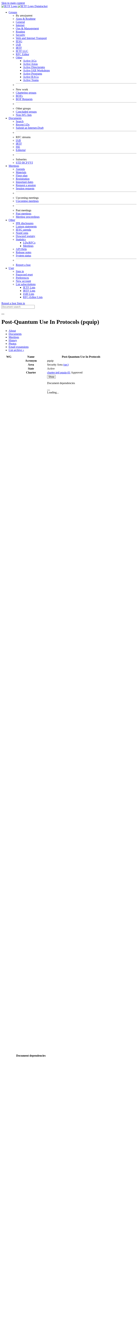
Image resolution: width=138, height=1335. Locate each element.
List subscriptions (26, 284)
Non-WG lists (24, 114)
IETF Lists (29, 287)
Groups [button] (13, 12)
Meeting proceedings (28, 216)
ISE (18, 146)
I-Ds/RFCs (29, 242)
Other (19, 57)
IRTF (19, 47)
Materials (21, 172)
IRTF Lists (29, 290)
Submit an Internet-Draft (29, 127)
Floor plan (21, 175)
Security (20, 34)
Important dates (24, 182)
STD (19, 162)
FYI (30, 162)
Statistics (21, 239)
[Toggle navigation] (2, 314)
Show (51, 376)
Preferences (22, 277)
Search (20, 121)
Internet (20, 25)
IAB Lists (28, 293)
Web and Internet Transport (31, 38)
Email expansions (19, 346)
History (13, 340)
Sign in (20, 271)
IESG (19, 41)
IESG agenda (23, 229)
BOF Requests (24, 99)
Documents (15, 333)
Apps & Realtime (26, 18)
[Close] (48, 390)
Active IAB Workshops (36, 70)
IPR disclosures (24, 223)
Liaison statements (26, 226)
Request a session (26, 185)
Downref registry (25, 236)
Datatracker (41, 6)
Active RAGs (31, 76)
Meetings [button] (14, 165)
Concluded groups (26, 111)
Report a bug (23, 264)
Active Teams (31, 80)
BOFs (19, 95)
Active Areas (30, 63)
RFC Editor (22, 54)
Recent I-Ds (22, 124)
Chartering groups (26, 92)
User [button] (11, 268)
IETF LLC (22, 51)
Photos (12, 343)
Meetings (28, 245)
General (20, 21)
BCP (25, 162)
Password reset (24, 274)
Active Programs (32, 73)
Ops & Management (27, 28)
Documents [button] (15, 118)
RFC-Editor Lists (33, 297)
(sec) (66, 364)
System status (23, 255)
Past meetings (23, 213)
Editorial (21, 150)
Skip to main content (13, 2)
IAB (18, 44)
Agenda (20, 169)
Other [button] (12, 220)
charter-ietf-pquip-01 (58, 372)
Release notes (23, 252)
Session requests (25, 188)
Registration (22, 178)
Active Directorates (34, 67)
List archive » (16, 350)
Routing (20, 31)
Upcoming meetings (27, 201)
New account (23, 281)
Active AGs (29, 60)
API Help (21, 249)
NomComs (22, 232)
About (12, 330)
